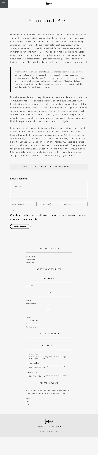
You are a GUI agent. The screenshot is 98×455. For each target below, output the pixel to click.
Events (28, 401)
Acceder (28, 318)
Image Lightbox (31, 259)
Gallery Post (30, 262)
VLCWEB (57, 426)
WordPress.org (31, 327)
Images (28, 300)
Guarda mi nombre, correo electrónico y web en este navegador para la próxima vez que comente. (48, 217)
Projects (28, 404)
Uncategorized (46, 166)
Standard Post (30, 256)
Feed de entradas (32, 321)
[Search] (69, 240)
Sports (28, 398)
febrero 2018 (30, 286)
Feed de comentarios (33, 324)
